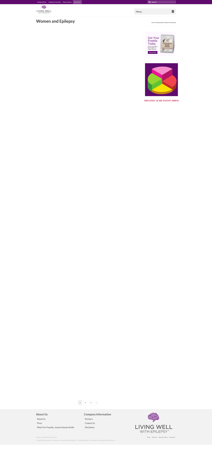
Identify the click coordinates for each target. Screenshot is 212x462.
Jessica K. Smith (89, 138)
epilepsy (84, 395)
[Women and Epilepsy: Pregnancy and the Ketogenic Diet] (56, 98)
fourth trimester (96, 201)
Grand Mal (100, 62)
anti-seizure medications (89, 106)
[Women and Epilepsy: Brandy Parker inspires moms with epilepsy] (56, 145)
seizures (102, 395)
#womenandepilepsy (95, 340)
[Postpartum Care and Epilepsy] (56, 283)
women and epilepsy (122, 62)
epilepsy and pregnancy (88, 244)
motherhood (104, 201)
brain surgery (85, 62)
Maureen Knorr (88, 272)
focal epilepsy (93, 62)
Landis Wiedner (89, 369)
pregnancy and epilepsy (101, 244)
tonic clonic (113, 62)
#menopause (85, 340)
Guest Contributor (89, 92)
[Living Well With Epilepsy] (58, 9)
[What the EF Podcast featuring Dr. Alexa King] (56, 376)
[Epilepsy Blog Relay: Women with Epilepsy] (56, 330)
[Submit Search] (149, 2)
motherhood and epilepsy (116, 201)
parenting (92, 155)
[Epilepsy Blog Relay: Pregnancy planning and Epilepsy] (56, 237)
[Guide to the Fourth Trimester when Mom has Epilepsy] (56, 191)
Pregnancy (107, 62)
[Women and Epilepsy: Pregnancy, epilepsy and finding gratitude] (56, 52)
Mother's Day (85, 155)
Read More (119, 99)
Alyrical (86, 45)
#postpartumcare (87, 201)
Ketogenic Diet (100, 106)
